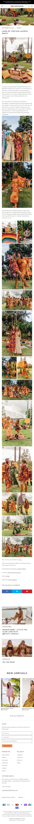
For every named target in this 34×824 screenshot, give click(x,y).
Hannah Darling (21, 569)
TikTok (18, 763)
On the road (9, 662)
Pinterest (19, 760)
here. (20, 559)
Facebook (20, 757)
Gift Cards (4, 765)
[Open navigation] (2, 6)
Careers (4, 770)
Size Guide (5, 760)
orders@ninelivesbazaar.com (10, 790)
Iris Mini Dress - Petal (7, 708)
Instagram (20, 755)
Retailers (4, 768)
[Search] (29, 6)
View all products (17, 716)
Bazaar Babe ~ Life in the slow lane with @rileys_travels (15, 632)
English (20, 797)
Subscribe (7, 745)
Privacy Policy (13, 820)
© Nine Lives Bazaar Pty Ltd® (17, 818)
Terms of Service (20, 820)
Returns (4, 757)
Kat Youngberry (12, 579)
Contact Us (5, 763)
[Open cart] (32, 6)
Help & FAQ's (5, 755)
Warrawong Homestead (14, 572)
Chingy (7, 576)
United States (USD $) (8, 797)
